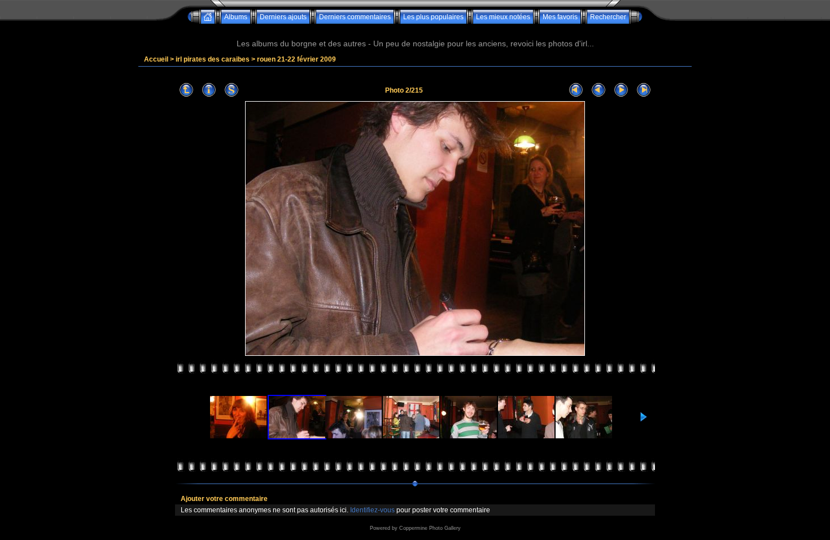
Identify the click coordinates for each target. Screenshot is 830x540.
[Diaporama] (231, 90)
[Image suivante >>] (621, 90)
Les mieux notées (503, 17)
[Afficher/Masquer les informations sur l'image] (209, 90)
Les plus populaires (433, 17)
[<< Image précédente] (598, 90)
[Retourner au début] (576, 90)
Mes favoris (560, 17)
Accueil (156, 59)
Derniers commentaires (355, 17)
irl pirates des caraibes (213, 59)
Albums (235, 17)
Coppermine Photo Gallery (430, 528)
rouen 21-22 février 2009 (296, 59)
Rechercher (608, 17)
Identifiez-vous (372, 510)
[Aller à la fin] (643, 90)
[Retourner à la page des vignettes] (186, 90)
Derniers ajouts (283, 17)
